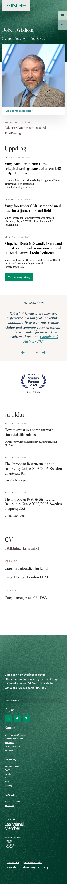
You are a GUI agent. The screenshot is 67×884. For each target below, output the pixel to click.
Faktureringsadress (12, 746)
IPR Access (9, 806)
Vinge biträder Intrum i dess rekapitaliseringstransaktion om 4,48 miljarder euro (33, 168)
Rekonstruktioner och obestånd (25, 128)
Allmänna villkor (33, 863)
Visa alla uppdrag (19, 277)
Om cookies (11, 867)
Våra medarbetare (12, 766)
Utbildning (13, 548)
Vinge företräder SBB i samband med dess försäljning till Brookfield (33, 208)
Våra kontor (9, 743)
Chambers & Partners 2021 (40, 339)
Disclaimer (13, 863)
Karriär (7, 778)
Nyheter (8, 774)
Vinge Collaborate (12, 802)
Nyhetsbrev (9, 750)
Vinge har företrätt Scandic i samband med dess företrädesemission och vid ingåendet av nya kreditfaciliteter (33, 248)
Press (7, 782)
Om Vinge (9, 770)
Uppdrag (8, 785)
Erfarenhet (31, 548)
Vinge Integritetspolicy (35, 867)
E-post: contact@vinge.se (15, 735)
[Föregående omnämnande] (23, 352)
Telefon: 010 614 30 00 (14, 739)
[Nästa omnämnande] (44, 352)
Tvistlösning (13, 133)
